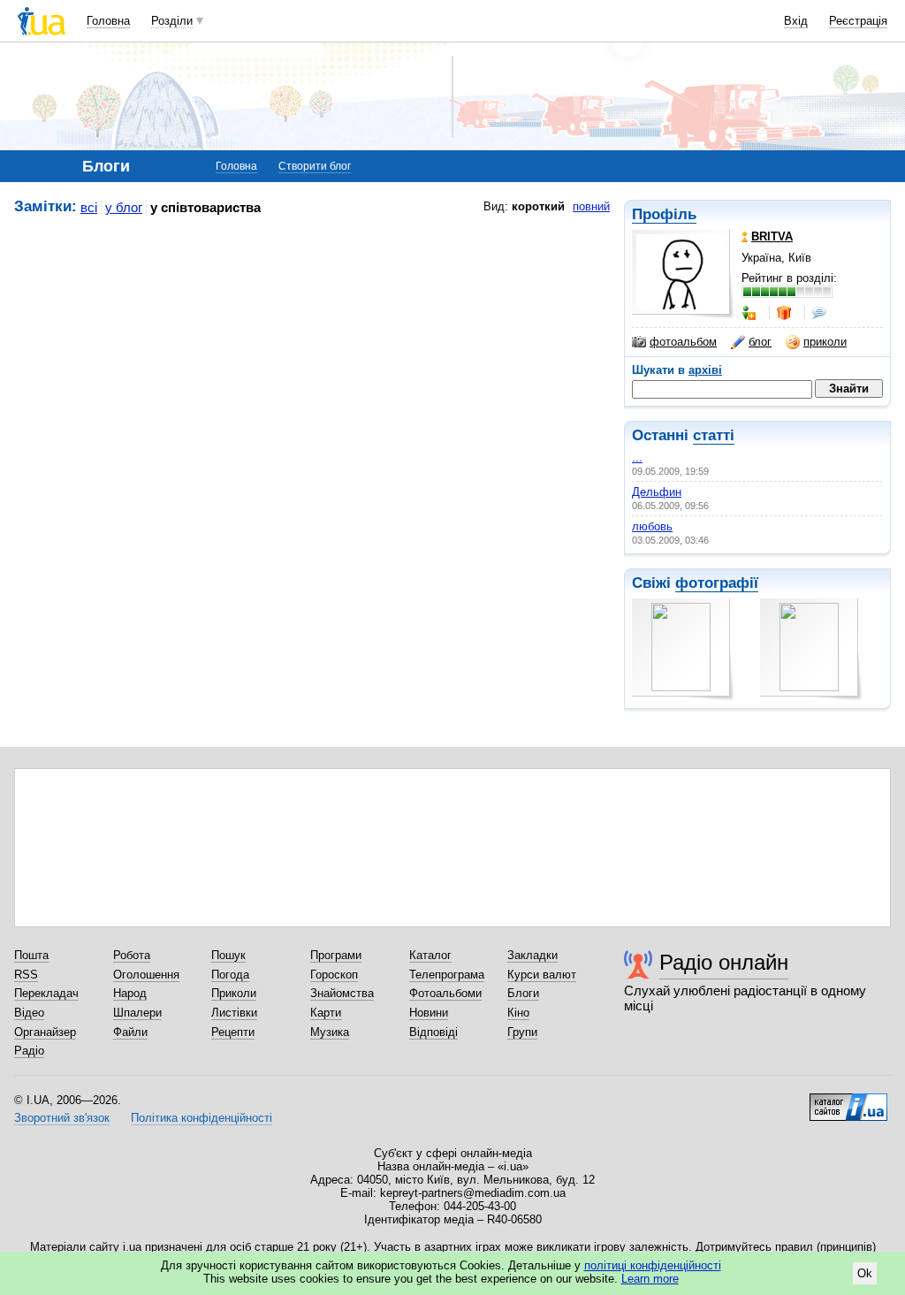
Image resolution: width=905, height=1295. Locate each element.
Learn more (650, 1278)
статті (713, 435)
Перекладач (46, 993)
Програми (335, 955)
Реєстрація (858, 20)
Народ (130, 993)
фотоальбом (683, 341)
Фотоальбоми (445, 993)
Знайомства (342, 993)
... (637, 457)
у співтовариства (205, 207)
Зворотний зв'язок (62, 1117)
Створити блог (314, 166)
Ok (864, 1273)
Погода (230, 974)
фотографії (716, 583)
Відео (29, 1012)
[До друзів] (750, 313)
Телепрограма (446, 974)
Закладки (532, 955)
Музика (329, 1032)
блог (760, 341)
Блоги (523, 993)
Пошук (228, 955)
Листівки (234, 1012)
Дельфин (656, 492)
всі (88, 207)
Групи (522, 1032)
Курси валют (541, 974)
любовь (652, 526)
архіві (705, 370)
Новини (428, 1012)
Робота (131, 955)
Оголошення (146, 974)
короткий (538, 206)
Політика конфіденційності (201, 1117)
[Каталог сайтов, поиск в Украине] (848, 1100)
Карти (325, 1012)
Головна (108, 20)
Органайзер (45, 1032)
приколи (825, 341)
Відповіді (433, 1032)
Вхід (796, 20)
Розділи (172, 20)
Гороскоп (334, 974)
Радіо (29, 1050)
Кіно (518, 1012)
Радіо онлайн (723, 962)
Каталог (430, 955)
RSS (26, 974)
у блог (123, 207)
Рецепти (233, 1032)
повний (591, 206)
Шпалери (137, 1012)
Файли (130, 1032)
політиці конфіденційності (652, 1265)
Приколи (233, 993)
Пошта (31, 955)
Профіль (664, 214)
